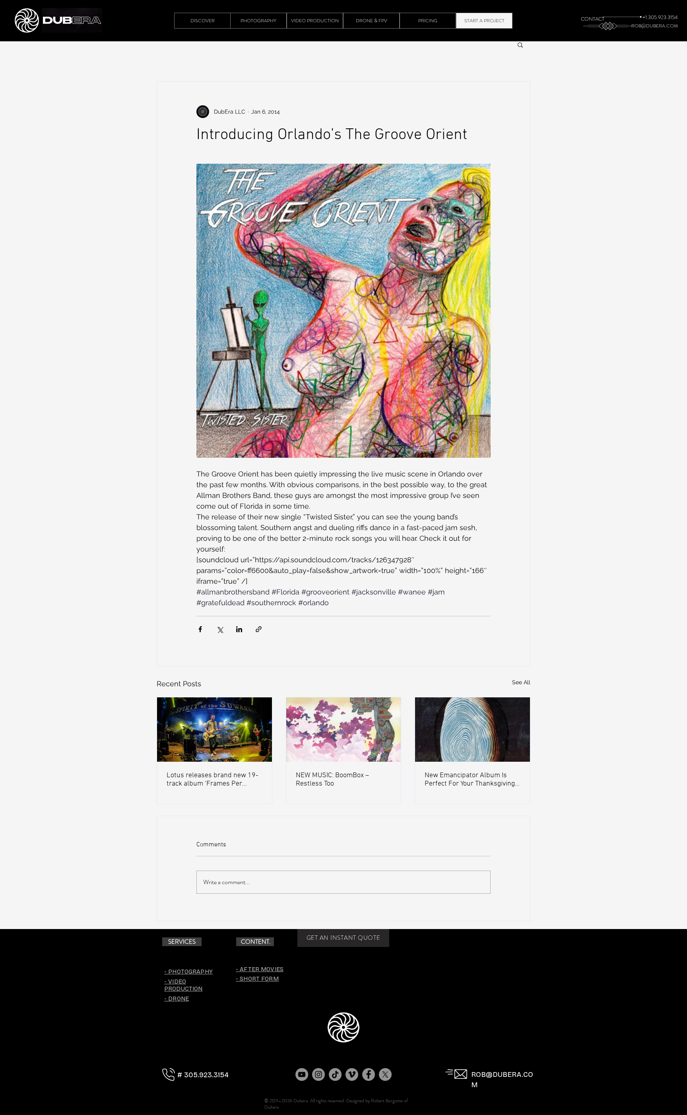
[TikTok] (335, 1074)
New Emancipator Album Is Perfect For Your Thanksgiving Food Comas (470, 779)
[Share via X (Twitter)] (219, 629)
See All (521, 682)
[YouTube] (301, 1074)
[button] (520, 44)
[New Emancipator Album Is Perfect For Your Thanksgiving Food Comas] (472, 729)
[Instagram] (318, 1074)
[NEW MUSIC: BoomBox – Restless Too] (343, 729)
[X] (385, 1074)
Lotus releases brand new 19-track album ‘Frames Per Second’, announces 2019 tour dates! (212, 779)
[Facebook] (368, 1074)
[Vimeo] (351, 1074)
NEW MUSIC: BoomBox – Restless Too (332, 779)
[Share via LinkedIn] (239, 629)
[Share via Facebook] (200, 629)
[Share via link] (258, 629)
